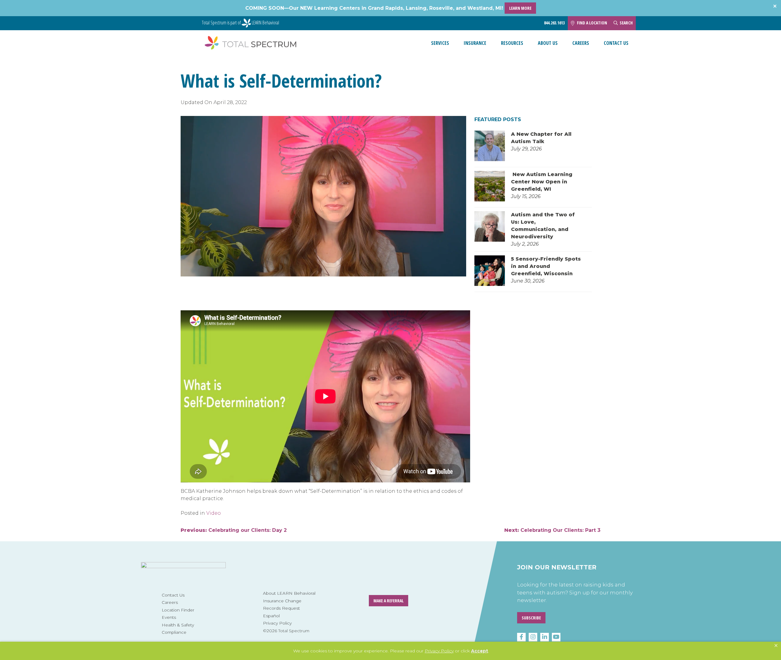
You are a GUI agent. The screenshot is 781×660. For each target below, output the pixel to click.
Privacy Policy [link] (439, 651)
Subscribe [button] (531, 618)
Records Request (281, 608)
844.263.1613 (554, 23)
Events (169, 617)
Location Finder (178, 610)
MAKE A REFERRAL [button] (388, 601)
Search (626, 23)
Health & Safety (178, 624)
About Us (548, 43)
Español (271, 615)
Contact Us (616, 43)
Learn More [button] (520, 8)
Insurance (475, 43)
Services (440, 43)
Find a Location (592, 23)
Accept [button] (479, 651)
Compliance (174, 632)
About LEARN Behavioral (289, 593)
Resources (512, 43)
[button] (776, 646)
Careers (580, 43)
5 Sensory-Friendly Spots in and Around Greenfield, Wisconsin (546, 266)
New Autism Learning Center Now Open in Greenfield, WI (541, 181)
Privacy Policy (277, 623)
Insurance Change (282, 600)
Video (213, 513)
